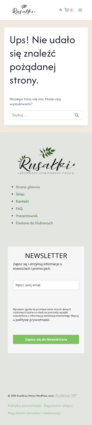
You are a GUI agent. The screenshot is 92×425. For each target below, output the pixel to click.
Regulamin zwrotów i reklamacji (34, 413)
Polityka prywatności (25, 405)
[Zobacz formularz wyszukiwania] (58, 10)
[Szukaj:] (46, 115)
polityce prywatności (32, 319)
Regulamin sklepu (58, 405)
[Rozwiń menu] (80, 9)
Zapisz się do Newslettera (46, 339)
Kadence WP (66, 395)
